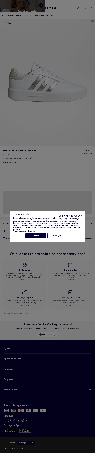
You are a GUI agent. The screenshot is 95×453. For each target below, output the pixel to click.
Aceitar (36, 236)
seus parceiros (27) (28, 218)
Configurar (58, 236)
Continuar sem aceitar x (22, 214)
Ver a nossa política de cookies (24, 231)
